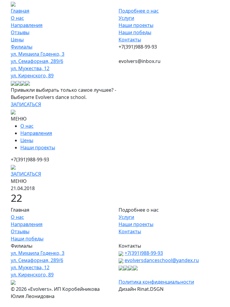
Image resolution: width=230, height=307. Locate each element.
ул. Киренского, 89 (32, 75)
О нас (17, 18)
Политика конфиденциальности (156, 282)
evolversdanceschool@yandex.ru (162, 260)
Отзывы (20, 32)
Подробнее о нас (139, 10)
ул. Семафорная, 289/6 (37, 61)
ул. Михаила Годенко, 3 (37, 54)
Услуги (126, 18)
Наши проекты (136, 25)
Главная (20, 10)
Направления (27, 25)
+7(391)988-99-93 (144, 253)
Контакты (130, 39)
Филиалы (21, 46)
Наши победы (135, 32)
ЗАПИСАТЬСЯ (26, 104)
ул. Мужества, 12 (30, 68)
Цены (17, 39)
